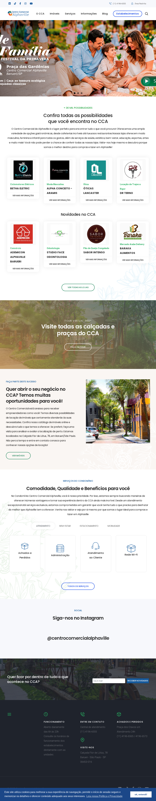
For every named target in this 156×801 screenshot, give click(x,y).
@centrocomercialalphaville (78, 638)
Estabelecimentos (127, 13)
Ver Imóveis (18, 455)
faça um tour (77, 347)
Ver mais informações (23, 195)
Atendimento (43, 525)
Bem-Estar (65, 525)
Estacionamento (89, 525)
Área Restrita (140, 3)
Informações (89, 13)
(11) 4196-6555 (119, 3)
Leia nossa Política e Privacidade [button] (104, 796)
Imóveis (54, 13)
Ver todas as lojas (78, 287)
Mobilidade (114, 525)
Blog (105, 13)
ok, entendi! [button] (141, 794)
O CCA (40, 13)
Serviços (70, 13)
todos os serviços (78, 586)
